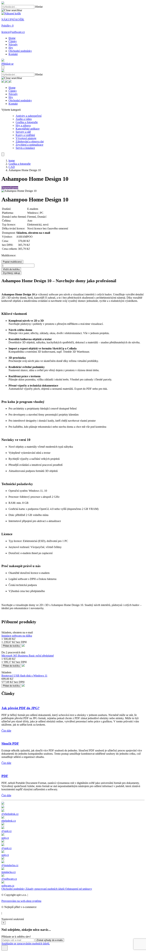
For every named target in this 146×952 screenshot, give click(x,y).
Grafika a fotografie (20, 163)
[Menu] (2, 67)
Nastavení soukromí (12, 919)
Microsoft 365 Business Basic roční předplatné (27, 655)
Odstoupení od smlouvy (78, 888)
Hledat (39, 6)
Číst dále (6, 730)
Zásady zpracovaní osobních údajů (45, 888)
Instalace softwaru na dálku (16, 635)
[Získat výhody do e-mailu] (4, 948)
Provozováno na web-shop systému (21, 900)
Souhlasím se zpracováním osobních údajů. (25, 943)
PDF (4, 776)
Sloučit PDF (10, 743)
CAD (12, 166)
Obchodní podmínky (13, 888)
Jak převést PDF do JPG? (20, 708)
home (12, 160)
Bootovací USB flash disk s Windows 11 (24, 675)
